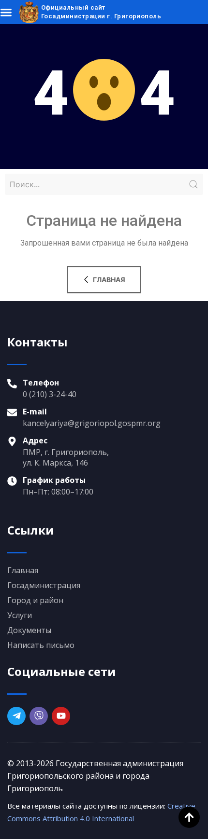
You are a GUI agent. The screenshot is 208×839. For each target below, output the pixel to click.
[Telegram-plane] (16, 716)
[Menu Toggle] (6, 12)
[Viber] (39, 716)
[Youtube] (61, 716)
